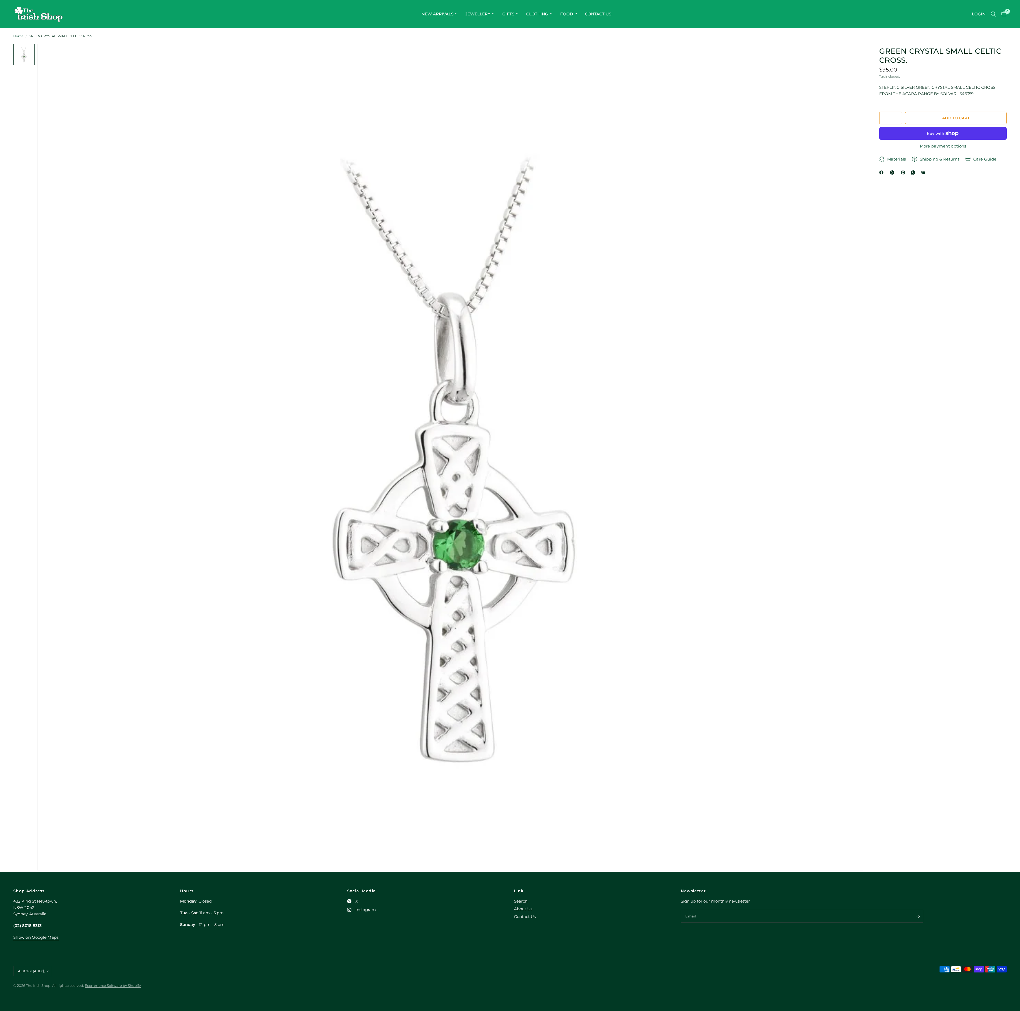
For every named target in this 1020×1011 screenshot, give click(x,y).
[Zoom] (852, 55)
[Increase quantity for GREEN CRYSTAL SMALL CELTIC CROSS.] (898, 118)
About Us (523, 908)
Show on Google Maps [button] (36, 937)
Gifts (508, 13)
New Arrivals (437, 13)
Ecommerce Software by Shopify (113, 985)
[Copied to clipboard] (924, 172)
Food (566, 13)
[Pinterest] (904, 172)
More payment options (943, 146)
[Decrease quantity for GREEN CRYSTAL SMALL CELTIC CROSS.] (883, 118)
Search (521, 901)
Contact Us (598, 13)
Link (519, 891)
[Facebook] (882, 172)
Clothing (537, 13)
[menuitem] (439, 14)
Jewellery (477, 13)
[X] (893, 172)
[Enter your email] (918, 916)
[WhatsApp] (914, 172)
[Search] (993, 14)
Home (18, 36)
